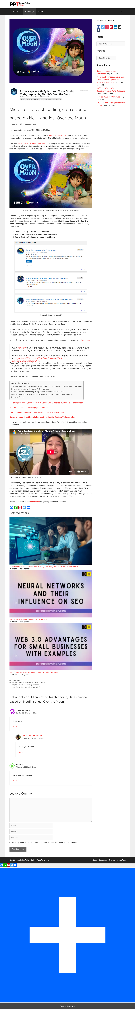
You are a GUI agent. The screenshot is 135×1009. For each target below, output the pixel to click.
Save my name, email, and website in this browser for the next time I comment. (45, 842)
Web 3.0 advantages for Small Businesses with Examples (33, 672)
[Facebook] (11, 507)
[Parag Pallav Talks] (20, 4)
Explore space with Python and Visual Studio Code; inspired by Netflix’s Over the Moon (47, 386)
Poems (40, 12)
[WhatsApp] (16, 507)
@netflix (22, 347)
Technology (29, 12)
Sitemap (112, 860)
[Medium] (120, 27)
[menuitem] (50, 543)
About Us (15, 12)
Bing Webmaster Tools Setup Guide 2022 (26, 685)
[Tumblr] (99, 30)
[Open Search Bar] (122, 11)
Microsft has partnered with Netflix (32, 143)
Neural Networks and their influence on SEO (28, 619)
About (94, 860)
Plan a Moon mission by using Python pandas (30, 389)
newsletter (35, 502)
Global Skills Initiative (57, 135)
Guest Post (121, 860)
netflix (43, 682)
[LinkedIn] (115, 27)
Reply (15, 727)
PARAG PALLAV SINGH (32, 736)
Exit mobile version (67, 1006)
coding (14, 682)
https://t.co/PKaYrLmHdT (27, 358)
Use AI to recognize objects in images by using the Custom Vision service (42, 394)
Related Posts (17, 397)
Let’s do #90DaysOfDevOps (108, 97)
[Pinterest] (20, 507)
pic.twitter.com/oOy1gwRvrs (26, 361)
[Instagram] (107, 27)
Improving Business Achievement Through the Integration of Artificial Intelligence (43, 566)
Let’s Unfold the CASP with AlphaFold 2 (26, 687)
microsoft (37, 682)
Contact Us (103, 860)
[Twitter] (24, 507)
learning (30, 682)
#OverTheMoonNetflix (52, 358)
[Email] (28, 507)
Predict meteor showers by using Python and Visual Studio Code (38, 392)
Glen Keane (85, 340)
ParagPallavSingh (43, 860)
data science (22, 682)
